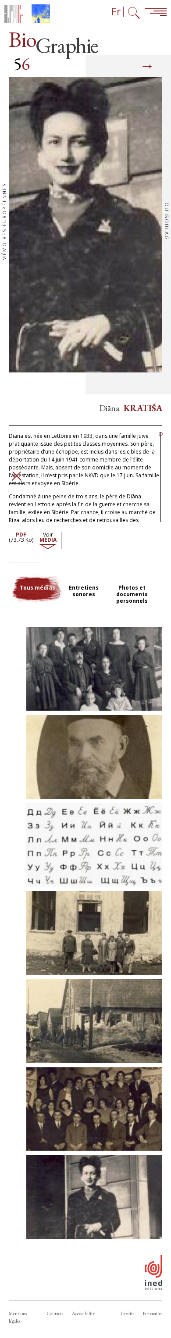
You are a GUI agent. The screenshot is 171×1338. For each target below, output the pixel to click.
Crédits (127, 1313)
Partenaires (152, 1313)
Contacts (55, 1313)
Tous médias (37, 587)
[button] (94, 669)
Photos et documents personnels (132, 594)
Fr (116, 12)
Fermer (16, 476)
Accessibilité (83, 1313)
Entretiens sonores (84, 591)
